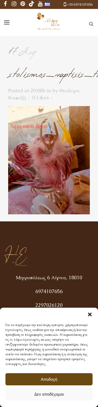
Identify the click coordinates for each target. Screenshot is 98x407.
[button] (90, 314)
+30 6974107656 (80, 4)
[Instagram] (14, 4)
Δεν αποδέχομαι (49, 394)
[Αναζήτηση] (90, 23)
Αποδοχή (49, 379)
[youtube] (40, 4)
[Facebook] (5, 4)
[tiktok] (31, 4)
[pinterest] (23, 4)
